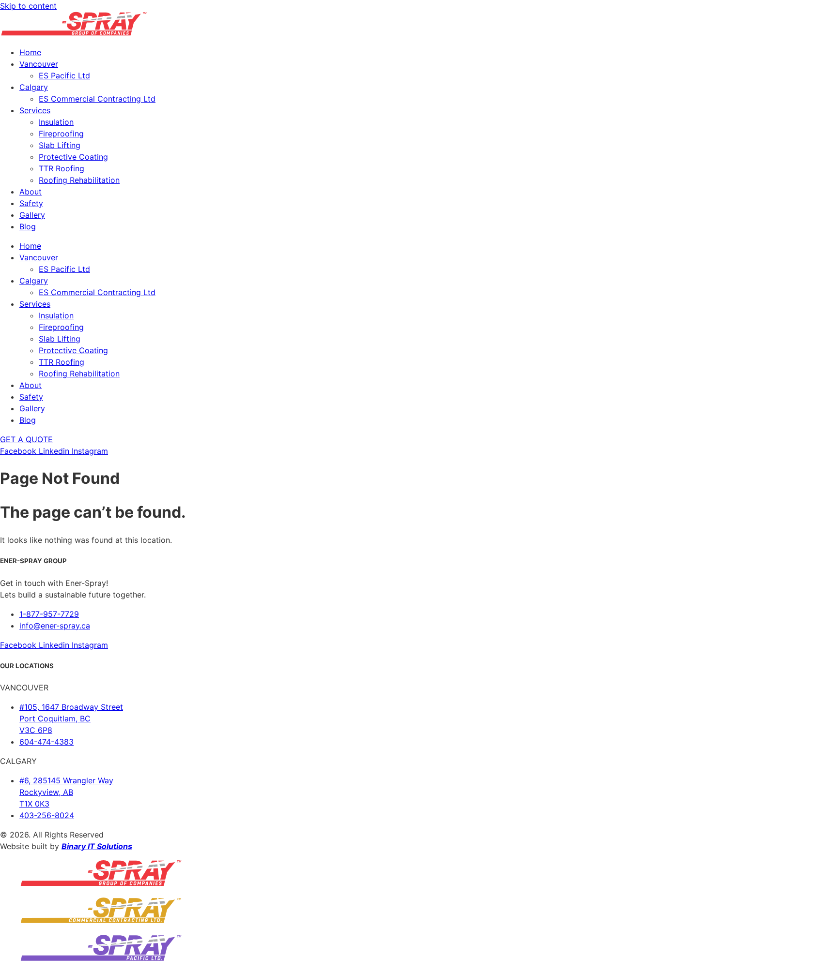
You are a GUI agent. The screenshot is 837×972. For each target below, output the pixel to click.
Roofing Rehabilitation (79, 180)
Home (30, 52)
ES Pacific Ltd (64, 75)
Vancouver (38, 64)
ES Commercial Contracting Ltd (97, 99)
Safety (31, 203)
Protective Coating (73, 157)
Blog (27, 226)
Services (34, 110)
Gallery (32, 215)
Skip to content (28, 6)
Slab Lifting (59, 145)
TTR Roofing (61, 168)
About (30, 191)
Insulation (56, 122)
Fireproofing (61, 133)
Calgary (33, 87)
